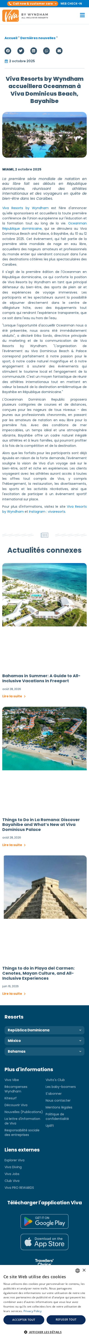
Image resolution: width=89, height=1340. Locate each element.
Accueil (11, 38)
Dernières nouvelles (37, 38)
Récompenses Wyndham (16, 1089)
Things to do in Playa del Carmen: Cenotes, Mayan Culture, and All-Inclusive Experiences (38, 973)
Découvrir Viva (16, 1105)
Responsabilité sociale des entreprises (22, 1132)
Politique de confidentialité (57, 1116)
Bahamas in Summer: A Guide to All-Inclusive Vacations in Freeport (41, 678)
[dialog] (44, 1302)
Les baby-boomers (61, 1086)
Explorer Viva (14, 1160)
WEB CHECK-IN (71, 3)
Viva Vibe (12, 1080)
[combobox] (77, 1270)
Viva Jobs (12, 1174)
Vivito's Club (55, 1080)
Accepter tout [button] (23, 1320)
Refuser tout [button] (66, 1319)
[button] (32, 3)
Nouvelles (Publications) (24, 1112)
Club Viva (12, 1180)
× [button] (84, 1270)
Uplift (50, 1125)
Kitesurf (11, 1098)
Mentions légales (59, 1107)
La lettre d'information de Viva (22, 1121)
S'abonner (54, 1093)
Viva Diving (13, 1167)
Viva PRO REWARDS (19, 1187)
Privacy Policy (33, 1311)
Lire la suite (12, 696)
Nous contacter (58, 1100)
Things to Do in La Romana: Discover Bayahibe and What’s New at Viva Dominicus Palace (41, 824)
